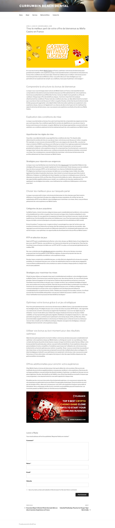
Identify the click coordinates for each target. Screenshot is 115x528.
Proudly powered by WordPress (27, 524)
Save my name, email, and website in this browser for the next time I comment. (53, 490)
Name (28, 463)
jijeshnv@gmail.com (45, 26)
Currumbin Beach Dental (44, 6)
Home (21, 15)
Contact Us (56, 15)
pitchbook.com (48, 251)
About (27, 15)
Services (34, 15)
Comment (30, 440)
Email (28, 472)
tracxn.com (64, 165)
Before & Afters (45, 15)
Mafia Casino (48, 70)
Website (29, 481)
